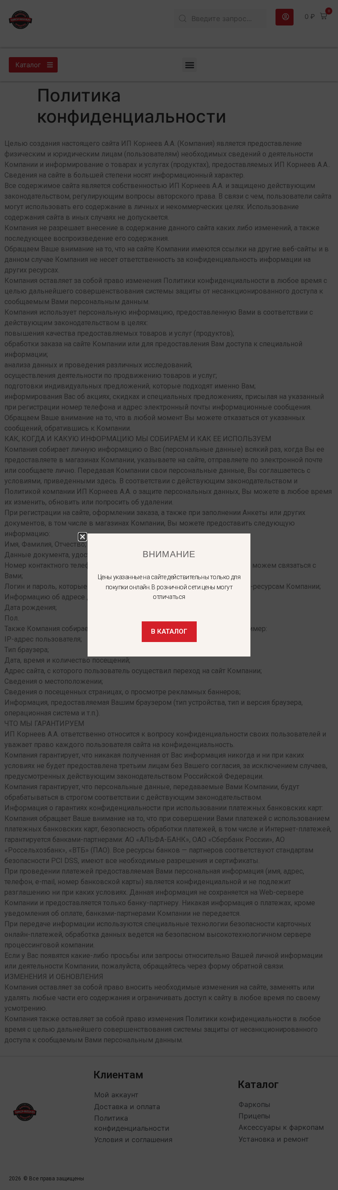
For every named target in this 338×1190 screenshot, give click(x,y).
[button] (82, 536)
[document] (169, 595)
